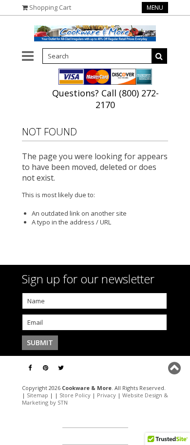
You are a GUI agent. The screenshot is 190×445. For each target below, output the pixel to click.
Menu (155, 7)
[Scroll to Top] (175, 368)
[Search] (159, 56)
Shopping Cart (50, 7)
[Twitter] (61, 368)
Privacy (106, 395)
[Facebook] (30, 368)
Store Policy (75, 395)
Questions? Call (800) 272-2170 (105, 99)
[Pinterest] (45, 368)
